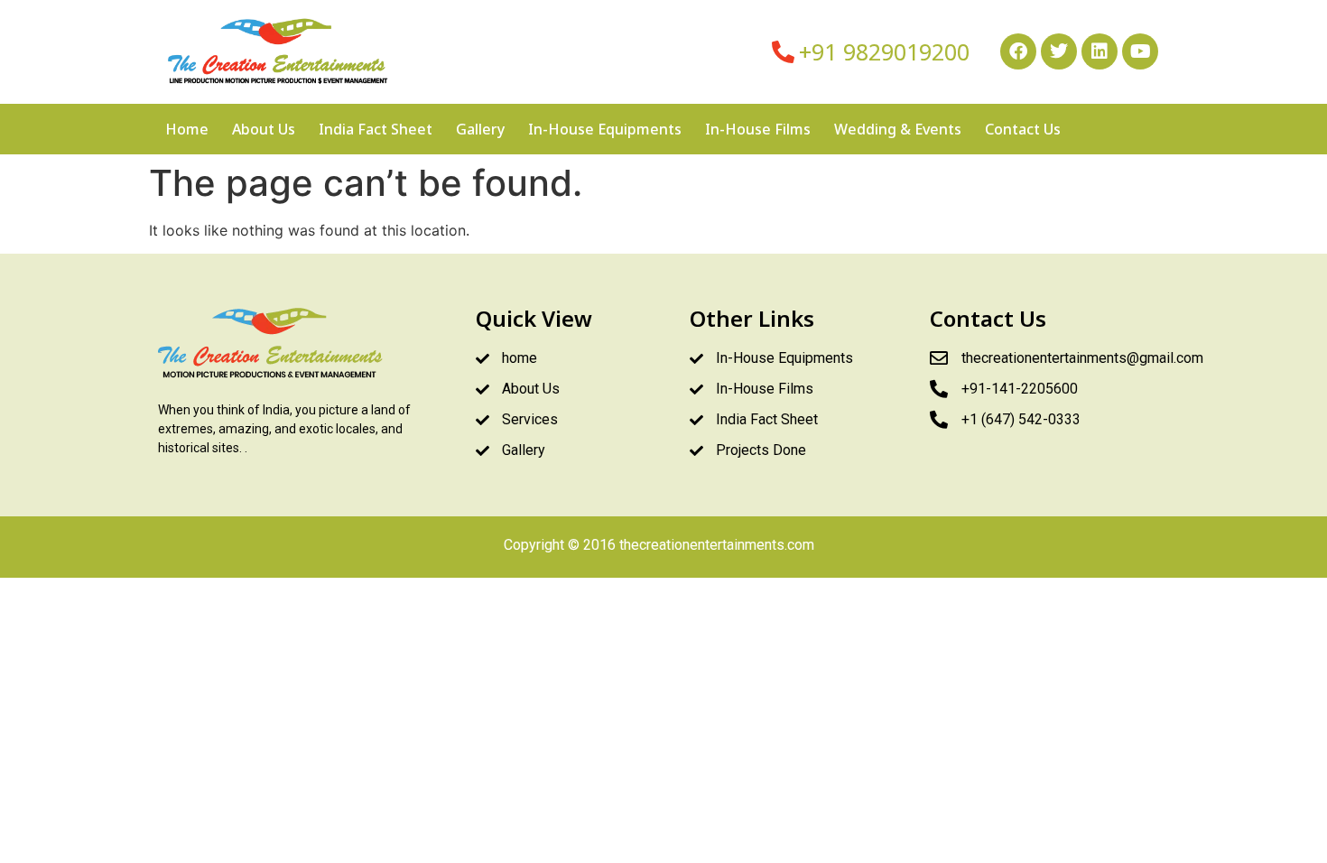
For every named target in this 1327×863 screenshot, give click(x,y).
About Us (263, 129)
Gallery (480, 129)
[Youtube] (1140, 51)
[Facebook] (1018, 51)
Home (187, 129)
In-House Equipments (605, 129)
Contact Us (1023, 129)
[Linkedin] (1099, 51)
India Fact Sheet (375, 129)
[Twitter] (1059, 51)
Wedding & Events (897, 129)
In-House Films (758, 129)
